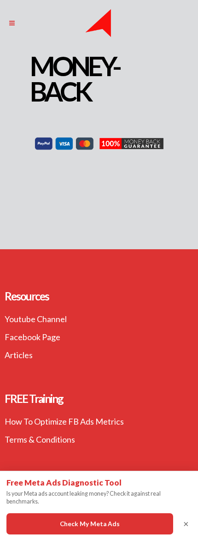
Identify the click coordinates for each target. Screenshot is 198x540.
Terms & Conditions (40, 439)
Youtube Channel (36, 319)
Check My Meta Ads (90, 524)
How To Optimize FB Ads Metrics (64, 421)
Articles (19, 355)
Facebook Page (32, 337)
